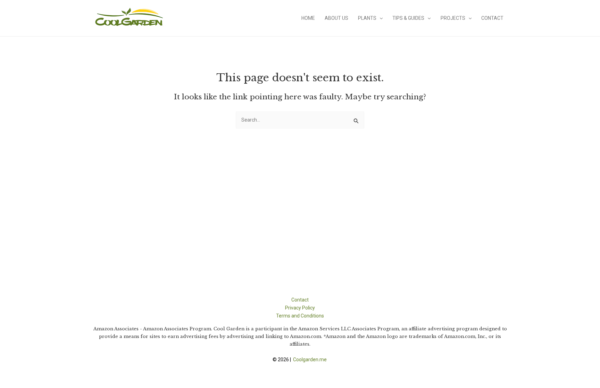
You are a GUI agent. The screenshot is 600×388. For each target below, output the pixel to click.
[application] (379, 18)
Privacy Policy (300, 308)
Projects (453, 18)
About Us (336, 18)
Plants (367, 18)
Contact (492, 18)
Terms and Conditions (300, 316)
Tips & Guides (408, 18)
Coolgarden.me (310, 359)
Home (308, 18)
